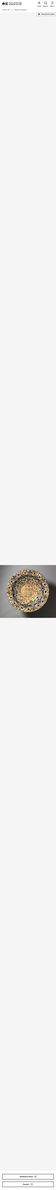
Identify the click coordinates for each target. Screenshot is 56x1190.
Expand (26, 1184)
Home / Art (6, 10)
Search (45, 6)
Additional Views (26, 1177)
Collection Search (20, 10)
